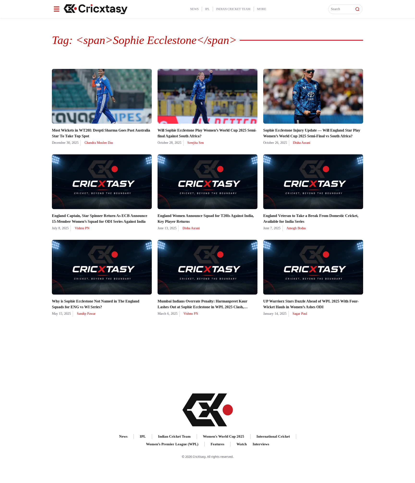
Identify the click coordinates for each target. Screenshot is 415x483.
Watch (242, 444)
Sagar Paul (300, 313)
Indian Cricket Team (233, 9)
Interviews (261, 444)
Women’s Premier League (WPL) (172, 444)
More (261, 9)
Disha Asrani (301, 143)
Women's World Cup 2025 (223, 436)
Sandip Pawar (86, 313)
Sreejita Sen (195, 143)
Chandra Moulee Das (99, 143)
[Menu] (56, 9)
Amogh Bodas (296, 228)
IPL (207, 9)
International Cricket (273, 436)
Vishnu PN (82, 228)
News (194, 9)
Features (217, 444)
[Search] (357, 9)
